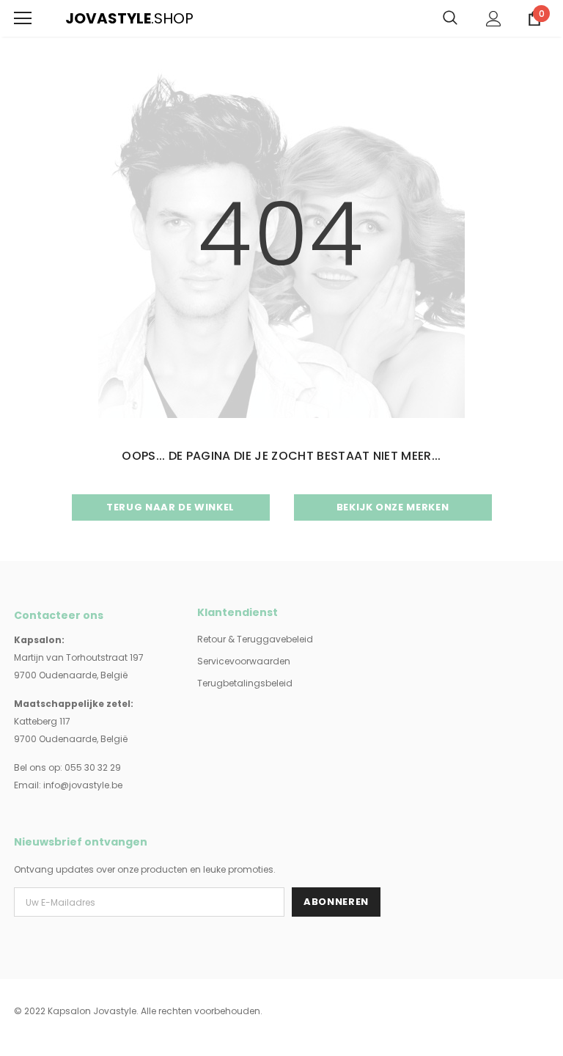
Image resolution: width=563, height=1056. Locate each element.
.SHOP (74, 18)
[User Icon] (493, 18)
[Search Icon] (450, 18)
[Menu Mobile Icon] (23, 18)
